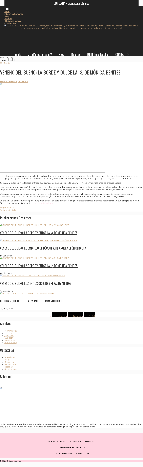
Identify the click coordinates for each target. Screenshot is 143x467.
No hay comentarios (20, 81)
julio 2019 (8, 338)
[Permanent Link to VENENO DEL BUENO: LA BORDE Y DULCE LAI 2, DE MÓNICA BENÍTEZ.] (34, 258)
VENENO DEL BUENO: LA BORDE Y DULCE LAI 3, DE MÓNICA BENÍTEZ (60, 72)
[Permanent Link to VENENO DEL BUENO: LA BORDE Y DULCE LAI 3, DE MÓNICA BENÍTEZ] (34, 225)
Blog (61, 54)
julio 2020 (8, 333)
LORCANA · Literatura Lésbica (71, 3)
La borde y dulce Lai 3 (42, 203)
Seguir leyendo (7, 207)
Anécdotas (9, 357)
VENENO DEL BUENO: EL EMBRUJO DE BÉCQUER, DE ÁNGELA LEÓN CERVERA (43, 248)
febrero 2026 (10, 331)
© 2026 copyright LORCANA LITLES (71, 453)
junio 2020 (9, 335)
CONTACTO (122, 54)
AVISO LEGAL (76, 441)
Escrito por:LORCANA (8, 210)
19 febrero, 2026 (6, 81)
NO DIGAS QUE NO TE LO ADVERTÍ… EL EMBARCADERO (31, 301)
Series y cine (10, 369)
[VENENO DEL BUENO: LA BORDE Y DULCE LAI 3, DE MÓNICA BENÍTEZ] (71, 128)
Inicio (17, 54)
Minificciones (10, 364)
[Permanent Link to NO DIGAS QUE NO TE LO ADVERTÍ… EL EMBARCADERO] (27, 293)
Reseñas (7, 63)
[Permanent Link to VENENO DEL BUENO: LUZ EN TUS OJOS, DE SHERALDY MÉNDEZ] (32, 276)
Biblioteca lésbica (97, 54)
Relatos (75, 54)
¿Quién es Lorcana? (40, 54)
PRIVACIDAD (90, 441)
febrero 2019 (10, 342)
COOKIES (51, 441)
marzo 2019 (9, 340)
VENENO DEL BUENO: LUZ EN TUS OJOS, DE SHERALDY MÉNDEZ (35, 283)
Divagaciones (10, 362)
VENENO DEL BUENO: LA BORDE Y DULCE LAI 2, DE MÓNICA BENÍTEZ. (39, 265)
